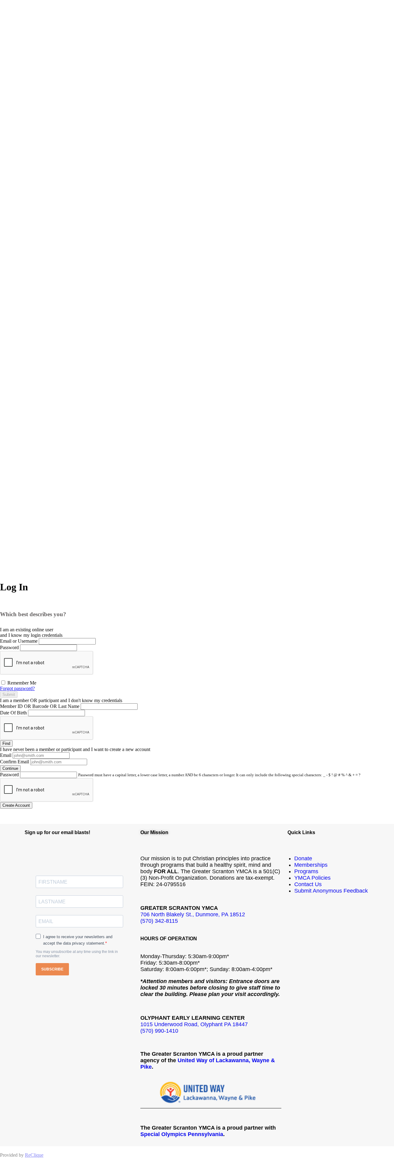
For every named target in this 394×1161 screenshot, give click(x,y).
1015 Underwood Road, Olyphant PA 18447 (194, 1024)
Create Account (16, 805)
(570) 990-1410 (159, 1031)
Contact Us (308, 884)
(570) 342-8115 (159, 921)
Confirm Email (14, 761)
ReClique (34, 1155)
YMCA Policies (312, 878)
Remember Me (21, 682)
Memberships (311, 865)
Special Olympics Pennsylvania (181, 1134)
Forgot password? (17, 688)
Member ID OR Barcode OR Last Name (39, 706)
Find (6, 743)
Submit (8, 694)
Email (5, 755)
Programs (306, 871)
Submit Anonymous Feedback (331, 891)
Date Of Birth (13, 712)
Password (9, 647)
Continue (10, 768)
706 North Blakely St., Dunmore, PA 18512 (192, 914)
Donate (303, 858)
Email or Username (19, 641)
